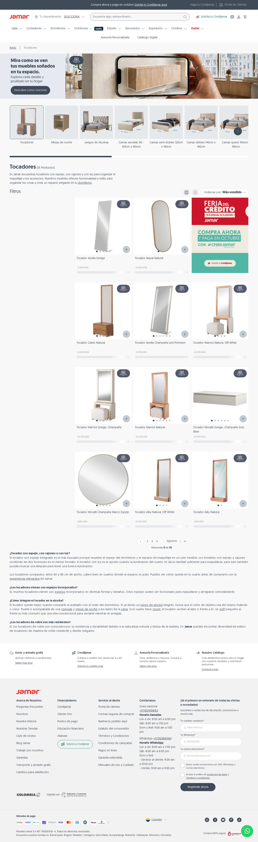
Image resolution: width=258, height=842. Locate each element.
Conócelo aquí (210, 669)
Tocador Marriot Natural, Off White (215, 342)
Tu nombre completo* (192, 721)
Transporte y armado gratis (33, 765)
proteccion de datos (217, 775)
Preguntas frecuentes (29, 707)
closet (156, 609)
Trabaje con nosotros (29, 750)
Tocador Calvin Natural (91, 342)
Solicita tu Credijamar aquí (150, 4)
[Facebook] (215, 819)
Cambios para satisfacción (32, 772)
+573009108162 (148, 710)
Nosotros (22, 714)
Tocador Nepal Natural (149, 258)
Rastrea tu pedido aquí (112, 721)
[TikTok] (239, 819)
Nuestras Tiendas (27, 728)
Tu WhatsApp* (188, 735)
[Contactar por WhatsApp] (247, 831)
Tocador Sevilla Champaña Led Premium (160, 342)
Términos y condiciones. (198, 778)
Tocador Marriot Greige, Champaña (99, 427)
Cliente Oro (64, 714)
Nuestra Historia (26, 721)
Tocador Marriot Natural (150, 427)
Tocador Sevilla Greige (91, 258)
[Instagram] (207, 819)
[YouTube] (223, 819)
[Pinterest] (231, 819)
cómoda (66, 609)
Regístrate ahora (198, 787)
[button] (245, 17)
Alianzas (62, 736)
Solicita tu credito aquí (90, 666)
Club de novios (26, 736)
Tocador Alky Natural (206, 512)
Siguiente (172, 541)
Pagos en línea (107, 750)
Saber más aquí (24, 663)
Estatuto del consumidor (113, 728)
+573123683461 (162, 738)
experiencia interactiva (25, 579)
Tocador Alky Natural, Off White (154, 512)
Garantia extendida (110, 757)
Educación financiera (70, 728)
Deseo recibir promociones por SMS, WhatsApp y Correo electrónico (210, 766)
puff (222, 609)
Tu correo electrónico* (192, 749)
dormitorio (85, 183)
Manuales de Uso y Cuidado (116, 765)
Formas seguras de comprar (116, 714)
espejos (60, 592)
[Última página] (185, 541)
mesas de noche (87, 609)
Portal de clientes (109, 707)
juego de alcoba (151, 605)
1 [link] (140, 542)
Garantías (22, 757)
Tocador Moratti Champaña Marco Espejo (103, 512)
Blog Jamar (23, 743)
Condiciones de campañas (115, 743)
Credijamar (64, 707)
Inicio (13, 47)
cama (124, 609)
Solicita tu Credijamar (214, 16)
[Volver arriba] (247, 818)
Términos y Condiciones (113, 736)
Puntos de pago (67, 721)
